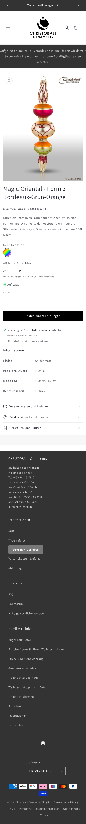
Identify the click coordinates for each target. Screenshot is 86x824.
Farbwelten (16, 725)
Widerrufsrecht (18, 540)
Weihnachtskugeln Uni (23, 678)
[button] (8, 27)
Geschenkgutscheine (22, 668)
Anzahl (7, 292)
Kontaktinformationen (47, 808)
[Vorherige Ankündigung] (7, 5)
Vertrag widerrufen (26, 549)
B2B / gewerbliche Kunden (26, 613)
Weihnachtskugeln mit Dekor (28, 687)
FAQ (11, 594)
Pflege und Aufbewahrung (26, 659)
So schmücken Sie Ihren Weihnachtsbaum (36, 649)
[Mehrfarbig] (7, 252)
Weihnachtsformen (21, 697)
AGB (11, 531)
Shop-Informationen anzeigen (27, 341)
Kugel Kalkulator (19, 640)
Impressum (16, 604)
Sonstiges (14, 706)
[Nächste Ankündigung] (78, 5)
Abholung (15, 568)
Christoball (22, 802)
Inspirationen (17, 715)
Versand (19, 276)
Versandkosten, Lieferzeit (25, 558)
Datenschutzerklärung (66, 802)
